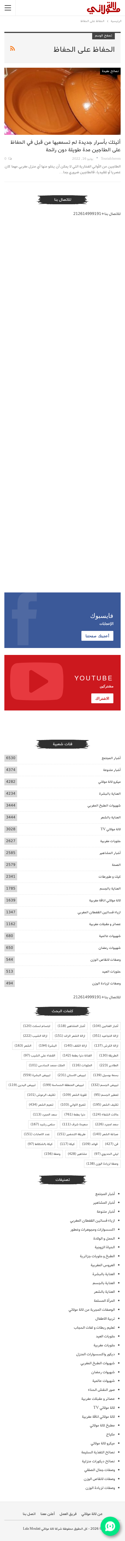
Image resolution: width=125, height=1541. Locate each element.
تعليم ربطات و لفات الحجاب (94, 1328)
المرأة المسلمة (104, 1301)
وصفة (52, 1154)
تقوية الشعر (75, 1095)
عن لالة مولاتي (92, 1514)
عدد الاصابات (37, 1134)
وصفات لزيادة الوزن (106, 983)
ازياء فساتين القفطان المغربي (99, 912)
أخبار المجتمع (111, 758)
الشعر (23, 1045)
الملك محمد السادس (47, 1065)
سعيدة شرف (75, 1124)
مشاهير (77, 1154)
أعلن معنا (47, 1514)
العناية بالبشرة (110, 793)
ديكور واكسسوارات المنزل (95, 1354)
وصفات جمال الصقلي (99, 1470)
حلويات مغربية (110, 841)
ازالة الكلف (75, 1045)
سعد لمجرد (106, 1124)
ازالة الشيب (35, 1036)
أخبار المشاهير (110, 853)
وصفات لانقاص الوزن (105, 959)
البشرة (48, 1045)
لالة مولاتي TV (111, 829)
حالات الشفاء (105, 1114)
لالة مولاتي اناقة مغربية (105, 900)
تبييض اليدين (21, 1085)
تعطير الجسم (106, 1095)
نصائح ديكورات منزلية (98, 1461)
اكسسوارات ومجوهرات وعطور (92, 1230)
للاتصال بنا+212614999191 (97, 214)
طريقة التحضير (71, 1134)
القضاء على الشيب (39, 1055)
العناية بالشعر (111, 817)
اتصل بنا (29, 1514)
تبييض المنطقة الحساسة (63, 1085)
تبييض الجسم (104, 1085)
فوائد (90, 1144)
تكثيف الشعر (105, 1104)
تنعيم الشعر (41, 1104)
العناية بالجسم (110, 888)
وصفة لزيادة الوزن (102, 1163)
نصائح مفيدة (110, 71)
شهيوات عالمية (110, 936)
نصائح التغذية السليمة (98, 1452)
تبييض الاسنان (72, 1075)
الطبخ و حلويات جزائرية (97, 1256)
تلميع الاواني (72, 1104)
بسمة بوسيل (105, 1075)
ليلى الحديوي (106, 1154)
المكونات (82, 1065)
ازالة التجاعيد (105, 1036)
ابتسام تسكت (36, 1026)
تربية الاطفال (105, 1319)
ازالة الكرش (106, 1045)
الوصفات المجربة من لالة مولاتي (92, 1310)
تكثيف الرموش (41, 1095)
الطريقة (108, 1055)
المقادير (108, 1065)
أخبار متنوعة (112, 770)
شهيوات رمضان (110, 948)
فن (111, 1144)
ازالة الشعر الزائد (70, 1036)
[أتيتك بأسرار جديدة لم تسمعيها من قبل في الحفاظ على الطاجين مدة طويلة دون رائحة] (62, 101)
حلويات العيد (111, 971)
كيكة (67, 1144)
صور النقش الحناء (101, 1390)
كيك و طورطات (110, 876)
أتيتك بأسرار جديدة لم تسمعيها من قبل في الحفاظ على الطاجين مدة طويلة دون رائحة (65, 146)
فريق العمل (68, 1514)
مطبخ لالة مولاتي (102, 1425)
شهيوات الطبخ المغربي (104, 805)
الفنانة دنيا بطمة (77, 1055)
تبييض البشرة (36, 1075)
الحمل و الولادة (104, 1239)
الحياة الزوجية (105, 1247)
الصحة (116, 865)
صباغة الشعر (105, 1134)
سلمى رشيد (43, 1124)
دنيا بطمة (74, 1114)
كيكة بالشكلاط (40, 1144)
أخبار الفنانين (105, 1026)
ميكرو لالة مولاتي (109, 782)
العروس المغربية (103, 1265)
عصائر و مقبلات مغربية (105, 924)
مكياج (110, 1434)
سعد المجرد (45, 1114)
